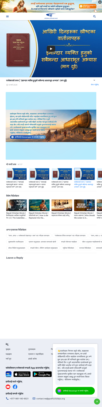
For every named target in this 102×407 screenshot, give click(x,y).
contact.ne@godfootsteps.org (50, 398)
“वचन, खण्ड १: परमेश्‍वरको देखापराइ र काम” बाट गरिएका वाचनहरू (28, 235)
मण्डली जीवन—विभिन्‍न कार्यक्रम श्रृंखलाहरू (44, 248)
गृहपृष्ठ (8, 349)
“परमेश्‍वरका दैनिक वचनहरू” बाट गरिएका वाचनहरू (70, 235)
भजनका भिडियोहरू (85, 248)
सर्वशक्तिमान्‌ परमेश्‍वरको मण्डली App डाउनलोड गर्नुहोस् (27, 367)
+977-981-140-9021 (19, 398)
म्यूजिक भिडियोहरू (68, 248)
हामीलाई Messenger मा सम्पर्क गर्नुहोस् (75, 391)
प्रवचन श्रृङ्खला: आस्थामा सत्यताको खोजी (42, 242)
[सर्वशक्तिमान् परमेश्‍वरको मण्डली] (51, 16)
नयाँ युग (8, 358)
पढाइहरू (9, 354)
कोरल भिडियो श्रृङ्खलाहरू (16, 248)
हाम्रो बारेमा (32, 358)
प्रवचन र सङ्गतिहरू (36, 354)
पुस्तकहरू (31, 349)
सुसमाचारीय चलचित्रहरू (16, 242)
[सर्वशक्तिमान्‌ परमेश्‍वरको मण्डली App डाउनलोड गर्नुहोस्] (8, 374)
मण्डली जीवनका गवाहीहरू (69, 242)
